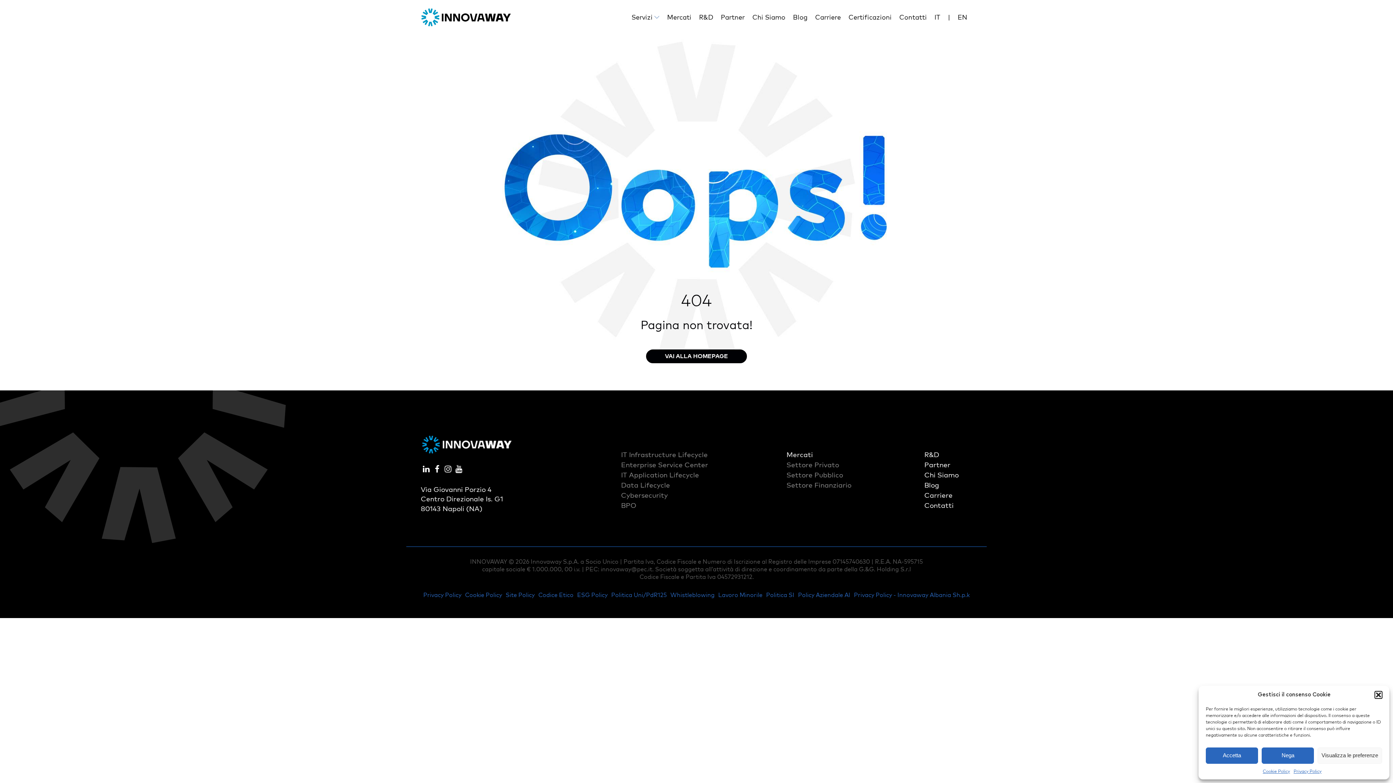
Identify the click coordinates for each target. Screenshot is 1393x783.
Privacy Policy (1308, 771)
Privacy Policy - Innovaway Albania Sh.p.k (912, 595)
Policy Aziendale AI (824, 595)
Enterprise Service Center (664, 464)
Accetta (1232, 755)
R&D (706, 17)
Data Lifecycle (645, 485)
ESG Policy (592, 595)
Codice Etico (556, 595)
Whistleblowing (692, 595)
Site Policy (520, 595)
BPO (628, 505)
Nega (1288, 755)
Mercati (679, 17)
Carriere (828, 17)
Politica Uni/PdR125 (639, 595)
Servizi (642, 17)
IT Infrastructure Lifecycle (664, 454)
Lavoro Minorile (740, 595)
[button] (1378, 695)
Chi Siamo (768, 17)
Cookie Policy (1276, 771)
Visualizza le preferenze (1350, 755)
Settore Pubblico (814, 475)
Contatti (913, 17)
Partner (733, 17)
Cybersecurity (644, 495)
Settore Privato (812, 464)
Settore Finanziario (818, 485)
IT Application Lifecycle (660, 475)
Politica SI (780, 595)
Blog (800, 17)
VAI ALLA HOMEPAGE (696, 356)
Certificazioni (870, 17)
